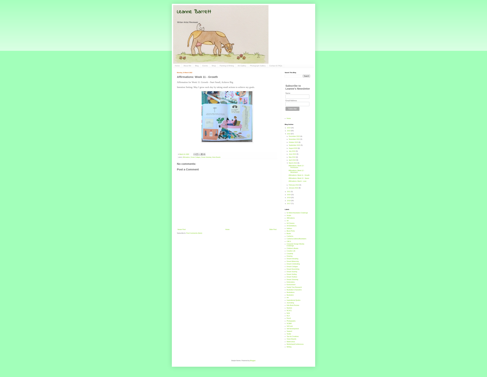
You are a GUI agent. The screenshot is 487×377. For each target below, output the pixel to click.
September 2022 (295, 145)
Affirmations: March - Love (297, 181)
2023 (289, 131)
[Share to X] (199, 154)
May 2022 (292, 157)
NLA (288, 316)
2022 (289, 134)
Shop (214, 66)
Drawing (289, 256)
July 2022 (292, 151)
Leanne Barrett (194, 12)
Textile (289, 334)
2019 (289, 197)
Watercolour (291, 342)
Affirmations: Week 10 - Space (299, 178)
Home (177, 66)
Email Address (291, 100)
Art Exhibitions (292, 226)
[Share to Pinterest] (204, 154)
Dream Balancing (293, 261)
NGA (288, 313)
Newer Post (182, 229)
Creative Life (291, 251)
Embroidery (291, 282)
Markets (289, 308)
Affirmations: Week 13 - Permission (296, 166)
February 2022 (294, 185)
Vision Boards (216, 157)
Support (289, 331)
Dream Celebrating (293, 264)
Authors (289, 228)
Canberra (290, 236)
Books (289, 233)
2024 (289, 128)
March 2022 (293, 163)
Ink (288, 297)
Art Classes (290, 223)
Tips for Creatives (293, 336)
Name (287, 93)
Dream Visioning (206, 157)
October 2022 (294, 142)
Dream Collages (196, 157)
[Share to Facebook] (202, 154)
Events (205, 66)
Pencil (289, 318)
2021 (289, 192)
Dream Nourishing (293, 269)
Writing (289, 347)
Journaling (290, 303)
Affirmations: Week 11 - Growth (299, 175)
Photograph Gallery (258, 66)
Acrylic (289, 215)
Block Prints (291, 231)
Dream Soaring (292, 272)
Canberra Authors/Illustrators (296, 239)
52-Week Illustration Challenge (297, 213)
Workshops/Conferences (295, 344)
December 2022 (294, 136)
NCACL (289, 310)
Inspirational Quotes (293, 300)
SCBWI (289, 323)
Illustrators (290, 295)
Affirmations (186, 157)
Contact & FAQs (275, 66)
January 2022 (294, 188)
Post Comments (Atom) (194, 233)
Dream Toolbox (292, 277)
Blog (197, 66)
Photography (291, 321)
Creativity (290, 254)
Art (288, 221)
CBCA (289, 241)
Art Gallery (242, 66)
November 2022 (294, 139)
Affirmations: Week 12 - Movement (296, 171)
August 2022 (293, 148)
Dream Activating (292, 259)
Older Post (272, 229)
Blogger (252, 360)
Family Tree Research (294, 287)
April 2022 (292, 160)
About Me (187, 66)
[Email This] (194, 154)
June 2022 (293, 154)
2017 (289, 203)
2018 (289, 201)
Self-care (290, 326)
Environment (291, 285)
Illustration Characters (294, 290)
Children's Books (292, 248)
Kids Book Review (293, 305)
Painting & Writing (227, 66)
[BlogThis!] (197, 154)
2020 (289, 195)
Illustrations (290, 292)
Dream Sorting (292, 274)
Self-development (293, 329)
